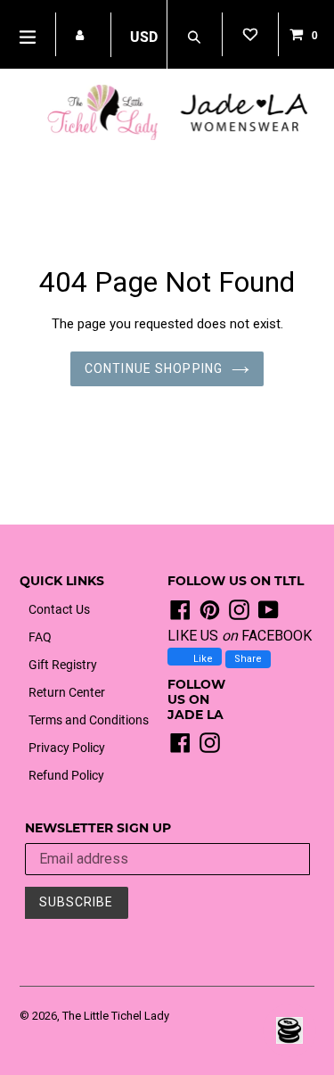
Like (202, 659)
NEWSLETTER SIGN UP (98, 828)
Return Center (67, 692)
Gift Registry (63, 664)
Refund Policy (66, 775)
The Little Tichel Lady (115, 1015)
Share (248, 659)
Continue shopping (154, 368)
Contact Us (59, 609)
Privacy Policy (67, 747)
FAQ (40, 637)
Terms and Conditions (89, 720)
